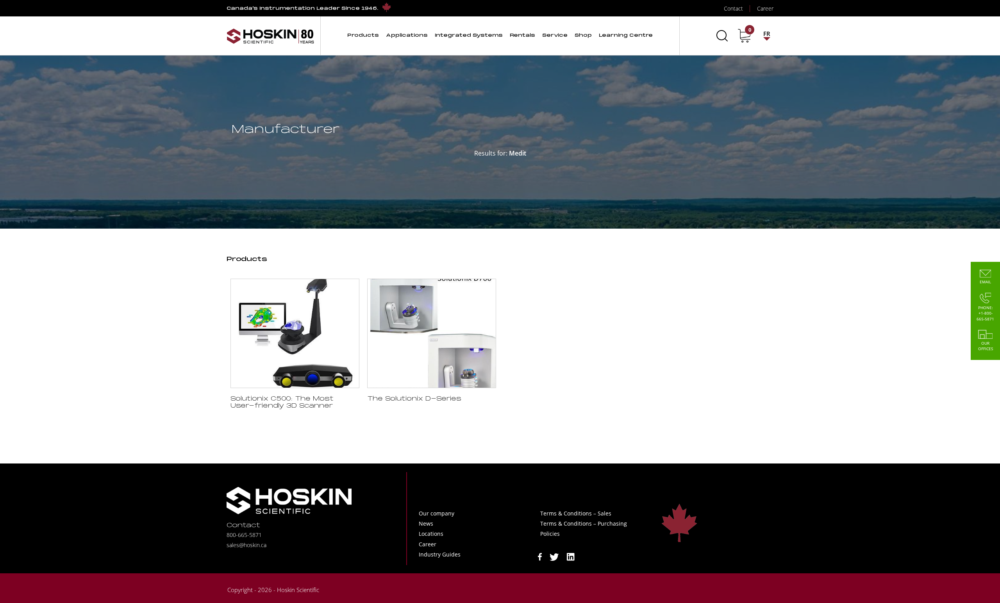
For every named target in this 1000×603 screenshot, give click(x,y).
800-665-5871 (244, 535)
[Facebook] (540, 556)
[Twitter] (554, 556)
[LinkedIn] (571, 556)
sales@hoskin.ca (246, 545)
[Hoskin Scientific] (270, 35)
